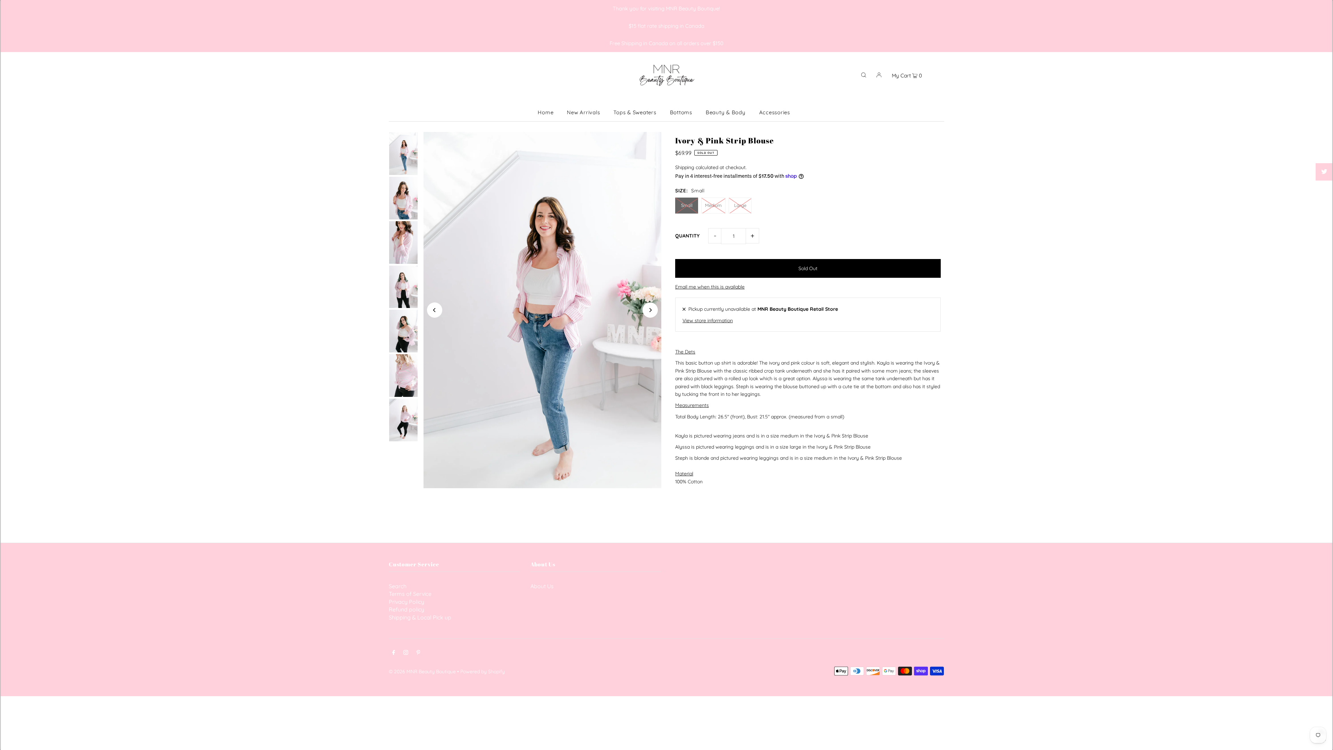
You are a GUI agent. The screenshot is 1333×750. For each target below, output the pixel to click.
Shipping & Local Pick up (420, 617)
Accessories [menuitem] (774, 112)
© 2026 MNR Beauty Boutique (422, 671)
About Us (542, 586)
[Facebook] (393, 653)
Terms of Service (410, 593)
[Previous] (434, 310)
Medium (713, 205)
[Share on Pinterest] (1324, 189)
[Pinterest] (418, 653)
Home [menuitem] (545, 112)
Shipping (684, 167)
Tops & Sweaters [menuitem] (634, 112)
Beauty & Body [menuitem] (726, 112)
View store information (707, 320)
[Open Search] (863, 75)
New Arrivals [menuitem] (583, 112)
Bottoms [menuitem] (681, 112)
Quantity (687, 236)
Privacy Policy (406, 601)
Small (687, 205)
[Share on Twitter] (1324, 172)
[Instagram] (405, 653)
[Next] (650, 310)
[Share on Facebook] (1324, 154)
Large (740, 205)
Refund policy (406, 609)
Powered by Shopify (482, 671)
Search (397, 586)
